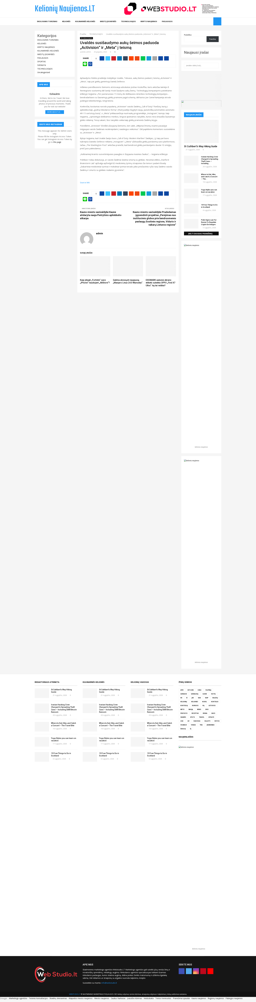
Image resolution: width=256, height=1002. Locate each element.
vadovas (196, 721)
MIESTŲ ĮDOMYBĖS (108, 21)
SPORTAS (41, 61)
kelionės (194, 702)
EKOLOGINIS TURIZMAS (47, 21)
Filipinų (208, 690)
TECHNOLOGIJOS (128, 21)
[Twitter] (201, 21)
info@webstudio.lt (109, 983)
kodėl (204, 702)
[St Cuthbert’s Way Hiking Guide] (201, 131)
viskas (193, 725)
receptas (195, 713)
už (188, 721)
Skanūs (183, 717)
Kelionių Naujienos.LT (65, 9)
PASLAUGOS (167, 21)
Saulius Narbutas (118, 998)
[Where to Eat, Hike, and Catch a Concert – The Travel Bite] (191, 178)
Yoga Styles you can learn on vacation (209, 191)
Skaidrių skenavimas (58, 998)
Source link (85, 182)
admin (88, 52)
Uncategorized (43, 72)
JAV (193, 698)
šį (190, 729)
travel (201, 717)
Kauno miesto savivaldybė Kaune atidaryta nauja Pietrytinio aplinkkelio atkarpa (100, 215)
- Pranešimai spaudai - (181, 998)
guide (205, 694)
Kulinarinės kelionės (93, 682)
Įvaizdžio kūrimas (134, 998)
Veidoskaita (149, 998)
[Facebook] (198, 21)
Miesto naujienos (101, 998)
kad (199, 698)
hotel (213, 694)
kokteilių (184, 705)
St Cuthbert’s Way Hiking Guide (200, 146)
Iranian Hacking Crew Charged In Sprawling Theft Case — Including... (209, 160)
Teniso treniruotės (163, 998)
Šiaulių (183, 729)
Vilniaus (183, 725)
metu (182, 709)
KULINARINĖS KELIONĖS (85, 21)
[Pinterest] (207, 21)
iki (181, 698)
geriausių (194, 694)
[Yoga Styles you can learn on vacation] (191, 193)
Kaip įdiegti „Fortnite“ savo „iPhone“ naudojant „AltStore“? (95, 281)
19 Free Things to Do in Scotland (209, 206)
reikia (205, 713)
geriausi (183, 694)
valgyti (207, 721)
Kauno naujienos (198, 998)
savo (213, 713)
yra (201, 725)
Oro (207, 709)
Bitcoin (190, 690)
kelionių (183, 702)
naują (191, 709)
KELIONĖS (66, 21)
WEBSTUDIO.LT (74, 994)
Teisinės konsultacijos (38, 998)
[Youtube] (210, 21)
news (199, 709)
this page (57, 142)
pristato (183, 713)
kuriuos (195, 705)
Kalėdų (215, 698)
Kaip (206, 698)
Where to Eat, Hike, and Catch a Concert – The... (209, 176)
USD (181, 721)
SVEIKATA (41, 65)
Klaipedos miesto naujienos (81, 998)
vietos (216, 721)
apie (181, 690)
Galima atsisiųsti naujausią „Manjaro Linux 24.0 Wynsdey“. (128, 281)
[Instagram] (204, 21)
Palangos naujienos (234, 998)
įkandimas (210, 725)
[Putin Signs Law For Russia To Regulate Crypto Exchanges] (191, 224)
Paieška (187, 35)
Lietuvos (212, 705)
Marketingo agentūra (18, 998)
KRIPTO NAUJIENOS (149, 21)
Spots (192, 717)
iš (186, 698)
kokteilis (214, 702)
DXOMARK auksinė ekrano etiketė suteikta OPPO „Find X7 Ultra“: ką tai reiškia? (160, 283)
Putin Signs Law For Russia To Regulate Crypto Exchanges (209, 222)
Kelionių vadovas (140, 682)
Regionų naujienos (216, 998)
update (211, 717)
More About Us (53, 112)
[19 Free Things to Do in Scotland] (191, 208)
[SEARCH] (216, 65)
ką (203, 705)
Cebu (199, 690)
